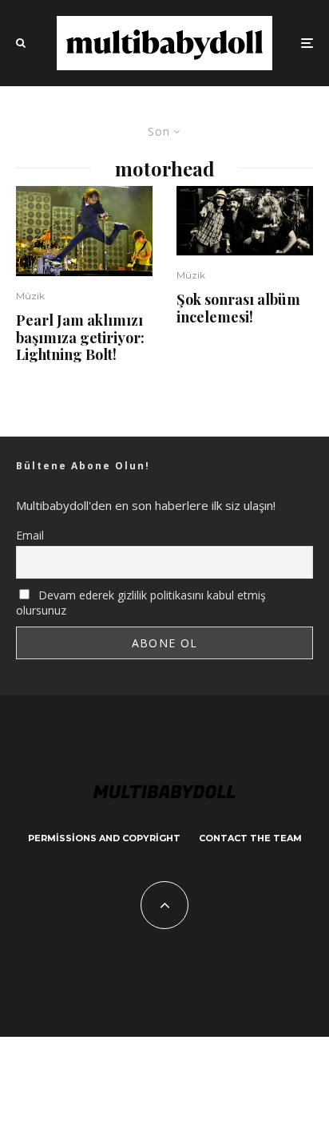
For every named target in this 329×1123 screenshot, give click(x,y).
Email (30, 535)
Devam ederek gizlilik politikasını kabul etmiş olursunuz (141, 602)
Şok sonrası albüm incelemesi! (238, 308)
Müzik (30, 296)
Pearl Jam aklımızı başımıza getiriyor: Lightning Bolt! (80, 338)
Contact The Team (250, 838)
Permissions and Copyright (104, 838)
